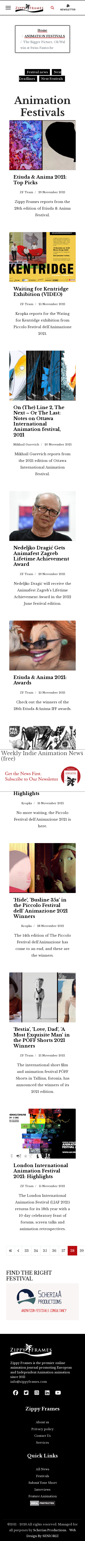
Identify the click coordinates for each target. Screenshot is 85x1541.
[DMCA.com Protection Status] (42, 1503)
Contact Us (42, 1436)
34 (36, 1251)
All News (42, 1469)
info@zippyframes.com (28, 1382)
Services (42, 1443)
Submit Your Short (42, 1483)
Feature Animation (42, 1496)
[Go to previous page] (18, 1250)
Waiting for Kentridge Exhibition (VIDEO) (40, 291)
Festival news (37, 72)
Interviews (42, 1490)
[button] (52, 8)
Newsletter (68, 9)
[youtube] (57, 1391)
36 (54, 1251)
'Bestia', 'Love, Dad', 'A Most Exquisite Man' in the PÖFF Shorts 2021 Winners (41, 1038)
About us (42, 1422)
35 (45, 1251)
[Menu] (8, 7)
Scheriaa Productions (49, 1530)
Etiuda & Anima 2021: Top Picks (40, 179)
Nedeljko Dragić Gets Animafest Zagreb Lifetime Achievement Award (41, 556)
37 (63, 1251)
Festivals (42, 1476)
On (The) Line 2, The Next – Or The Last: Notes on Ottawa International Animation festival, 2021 (38, 421)
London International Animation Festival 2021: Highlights (40, 1171)
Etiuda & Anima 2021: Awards (40, 680)
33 (27, 1251)
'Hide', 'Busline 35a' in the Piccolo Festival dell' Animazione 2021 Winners (40, 908)
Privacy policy (42, 1429)
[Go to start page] (10, 1250)
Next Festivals (52, 79)
